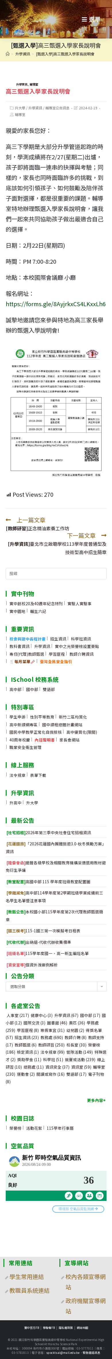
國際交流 (34, 1023)
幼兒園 (75, 1030)
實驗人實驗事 (79, 603)
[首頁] (7, 54)
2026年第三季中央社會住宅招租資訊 (49, 832)
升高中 (15, 802)
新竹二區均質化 (73, 717)
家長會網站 (69, 740)
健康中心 (42, 1015)
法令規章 (17, 775)
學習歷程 (57, 654)
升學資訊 (22, 84)
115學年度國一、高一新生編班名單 (48, 953)
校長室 (76, 1045)
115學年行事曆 (60, 1128)
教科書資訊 (19, 646)
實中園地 (17, 611)
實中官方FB (31, 1327)
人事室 (18, 1015)
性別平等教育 (42, 717)
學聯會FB (49, 1327)
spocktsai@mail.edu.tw (63, 1352)
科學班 (53, 1059)
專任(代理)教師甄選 (26, 654)
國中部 (32, 689)
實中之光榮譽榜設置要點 (77, 646)
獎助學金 (29, 1059)
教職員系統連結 (29, 1290)
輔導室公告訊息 (57, 107)
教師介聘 (75, 1037)
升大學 (20, 107)
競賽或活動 (80, 1059)
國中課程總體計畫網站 (62, 724)
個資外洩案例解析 (32, 965)
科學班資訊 (81, 639)
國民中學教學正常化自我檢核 (35, 732)
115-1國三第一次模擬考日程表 (43, 930)
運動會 (26, 1074)
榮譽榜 (15, 1128)
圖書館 (57, 1023)
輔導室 (34, 84)
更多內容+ (96, 1100)
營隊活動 (79, 1052)
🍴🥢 (22, 661)
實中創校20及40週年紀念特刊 (36, 603)
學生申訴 (17, 717)
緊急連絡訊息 (91, 1352)
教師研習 (51, 1045)
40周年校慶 (19, 740)
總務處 (34, 1067)
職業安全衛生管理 (25, 747)
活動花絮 (34, 1128)
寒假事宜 (52, 1030)
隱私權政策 (66, 1327)
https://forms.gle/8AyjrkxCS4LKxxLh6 (56, 304)
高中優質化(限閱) (81, 732)
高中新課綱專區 (23, 724)
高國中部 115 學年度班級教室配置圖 (48, 881)
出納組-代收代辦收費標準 (39, 942)
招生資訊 (58, 639)
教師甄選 (25, 1045)
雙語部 (49, 689)
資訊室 (81, 1067)
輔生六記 (38, 611)
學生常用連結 (26, 1276)
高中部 (15, 689)
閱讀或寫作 (50, 1074)
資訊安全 (57, 1067)
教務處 (51, 1037)
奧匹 (77, 1023)
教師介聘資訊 (81, 654)
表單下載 (38, 775)
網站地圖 (82, 1327)
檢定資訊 (28, 1052)
